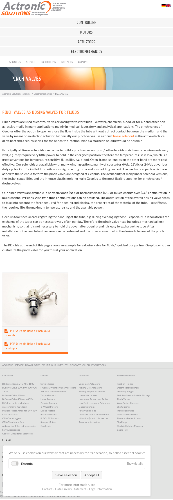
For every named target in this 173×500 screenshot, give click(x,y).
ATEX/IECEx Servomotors (53, 391)
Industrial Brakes (125, 410)
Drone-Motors (47, 410)
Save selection (66, 475)
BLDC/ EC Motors (49, 418)
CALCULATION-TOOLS (94, 365)
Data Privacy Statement (70, 489)
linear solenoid (123, 136)
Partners (67, 61)
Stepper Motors (48, 422)
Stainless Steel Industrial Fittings (133, 395)
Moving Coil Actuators (90, 387)
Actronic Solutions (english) (16, 93)
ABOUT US (8, 365)
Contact (84, 61)
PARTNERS (63, 365)
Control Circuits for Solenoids (94, 414)
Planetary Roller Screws (129, 418)
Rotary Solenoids (87, 410)
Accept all (91, 475)
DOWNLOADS (33, 365)
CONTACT (76, 365)
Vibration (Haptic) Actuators (93, 418)
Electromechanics (86, 51)
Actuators (86, 42)
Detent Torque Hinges (128, 387)
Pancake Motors (48, 403)
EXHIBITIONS (49, 365)
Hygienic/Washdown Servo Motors (58, 387)
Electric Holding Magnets (130, 426)
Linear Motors (47, 399)
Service (31, 61)
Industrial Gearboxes (127, 414)
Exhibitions (48, 61)
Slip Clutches (123, 406)
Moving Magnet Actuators (92, 391)
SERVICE (20, 365)
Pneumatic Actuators (89, 422)
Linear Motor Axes (88, 395)
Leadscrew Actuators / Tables (93, 399)
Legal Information (100, 489)
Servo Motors (47, 383)
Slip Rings (122, 422)
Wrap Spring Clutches (128, 403)
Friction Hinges (125, 383)
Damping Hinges (125, 391)
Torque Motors (48, 395)
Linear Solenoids (87, 406)
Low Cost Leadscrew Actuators (94, 403)
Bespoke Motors (48, 414)
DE (164, 5)
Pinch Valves (123, 399)
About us (15, 61)
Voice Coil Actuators (89, 383)
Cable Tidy (122, 429)
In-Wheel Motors (49, 406)
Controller (86, 22)
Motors (86, 32)
